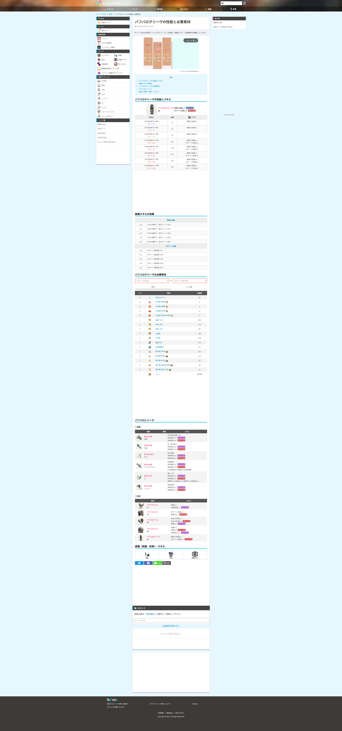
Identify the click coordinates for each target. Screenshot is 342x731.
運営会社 (169, 713)
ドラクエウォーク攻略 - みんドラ (160, 704)
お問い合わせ (179, 713)
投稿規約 (150, 614)
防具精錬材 (160, 347)
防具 (171, 558)
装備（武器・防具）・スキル (149, 91)
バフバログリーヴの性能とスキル (151, 81)
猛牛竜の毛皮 (160, 360)
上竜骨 (158, 333)
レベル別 (189, 287)
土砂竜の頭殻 (160, 306)
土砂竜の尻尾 (160, 302)
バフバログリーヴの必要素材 (149, 86)
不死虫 (158, 338)
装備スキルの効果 (145, 83)
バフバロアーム (152, 520)
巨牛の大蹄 (148, 486)
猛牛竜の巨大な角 (162, 369)
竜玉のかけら (160, 297)
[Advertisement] (171, 190)
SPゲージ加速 (171, 246)
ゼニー (158, 374)
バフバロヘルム (152, 505)
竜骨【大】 (160, 329)
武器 (147, 558)
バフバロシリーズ (145, 89)
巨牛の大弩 (148, 464)
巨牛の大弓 (148, 476)
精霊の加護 (171, 220)
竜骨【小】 (160, 320)
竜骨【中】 (160, 324)
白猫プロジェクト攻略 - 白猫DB (117, 704)
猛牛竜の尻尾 (160, 356)
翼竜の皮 (159, 342)
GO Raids (195, 704)
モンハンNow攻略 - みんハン (117, 3)
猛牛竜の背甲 (160, 351)
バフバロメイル (152, 512)
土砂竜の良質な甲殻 (163, 315)
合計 (153, 287)
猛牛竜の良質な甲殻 (163, 365)
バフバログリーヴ (153, 536)
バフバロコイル (152, 529)
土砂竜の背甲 (160, 311)
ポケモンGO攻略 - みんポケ (116, 707)
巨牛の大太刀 (149, 454)
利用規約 (161, 713)
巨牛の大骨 (148, 436)
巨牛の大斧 (148, 445)
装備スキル (195, 558)
